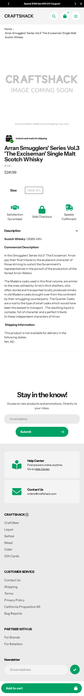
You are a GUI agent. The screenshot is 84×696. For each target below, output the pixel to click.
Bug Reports (13, 613)
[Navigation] (75, 16)
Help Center (42, 469)
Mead (8, 543)
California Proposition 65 (22, 607)
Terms (8, 593)
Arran (7, 165)
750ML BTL (34, 190)
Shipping (11, 587)
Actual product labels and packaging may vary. (42, 123)
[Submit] (75, 669)
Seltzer (9, 536)
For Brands (12, 637)
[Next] (75, 4)
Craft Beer (11, 523)
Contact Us (12, 580)
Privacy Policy (14, 600)
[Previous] (9, 4)
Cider (8, 549)
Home (8, 29)
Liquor (8, 529)
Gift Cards (11, 556)
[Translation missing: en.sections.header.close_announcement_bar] (81, 4)
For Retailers (13, 644)
